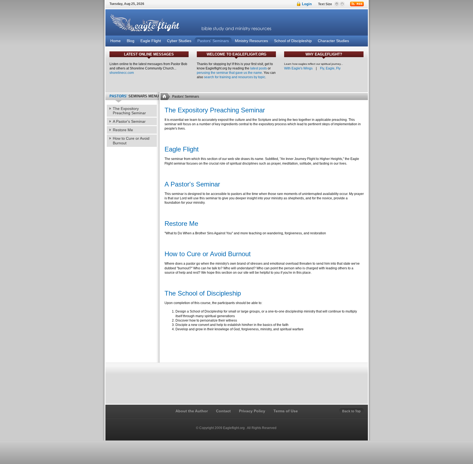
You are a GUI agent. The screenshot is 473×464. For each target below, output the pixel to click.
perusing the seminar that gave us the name (229, 73)
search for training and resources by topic (234, 77)
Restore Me (181, 223)
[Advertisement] (264, 347)
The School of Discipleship (203, 293)
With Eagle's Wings (298, 68)
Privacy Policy (252, 411)
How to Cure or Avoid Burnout (208, 254)
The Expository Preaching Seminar (215, 110)
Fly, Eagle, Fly (330, 68)
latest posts (258, 68)
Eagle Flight (182, 149)
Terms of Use (285, 411)
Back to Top (351, 411)
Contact (223, 411)
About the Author (191, 411)
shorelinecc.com (121, 73)
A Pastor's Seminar (192, 184)
